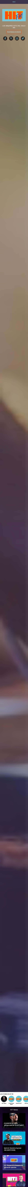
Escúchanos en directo (14, 32)
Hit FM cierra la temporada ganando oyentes (13, 1166)
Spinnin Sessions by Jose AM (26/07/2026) (12, 1149)
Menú (14, 2)
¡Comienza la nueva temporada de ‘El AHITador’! (14, 1124)
